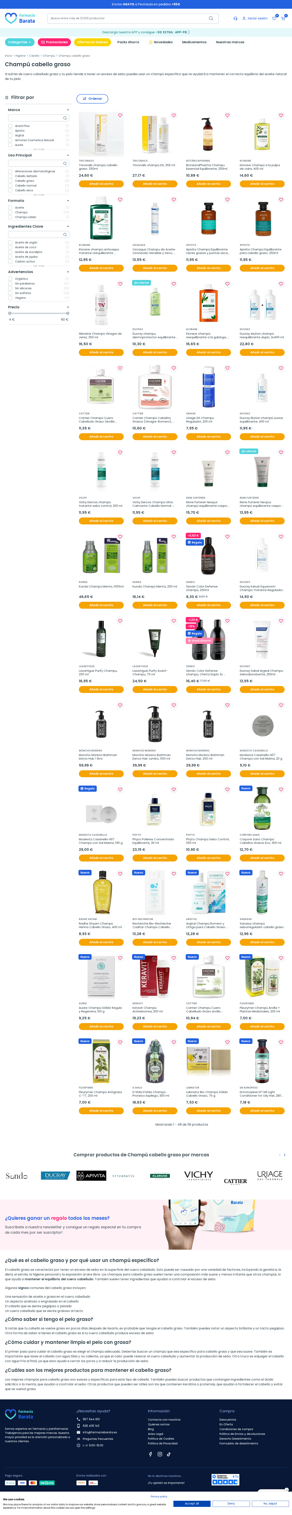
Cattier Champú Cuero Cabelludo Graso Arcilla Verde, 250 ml (203, 1009)
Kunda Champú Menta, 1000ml (101, 586)
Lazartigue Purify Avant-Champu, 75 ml (150, 672)
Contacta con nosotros (164, 1420)
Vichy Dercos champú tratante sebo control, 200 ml (100, 504)
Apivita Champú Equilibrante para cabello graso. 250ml (261, 251)
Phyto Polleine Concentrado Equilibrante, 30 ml (153, 841)
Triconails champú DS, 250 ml (153, 165)
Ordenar (95, 98)
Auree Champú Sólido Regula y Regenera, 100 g (101, 1009)
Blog (151, 1429)
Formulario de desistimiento (238, 1443)
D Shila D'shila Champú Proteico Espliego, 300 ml (150, 1093)
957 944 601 (91, 1419)
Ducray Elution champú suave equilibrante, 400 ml (262, 419)
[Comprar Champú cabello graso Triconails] (128, 1176)
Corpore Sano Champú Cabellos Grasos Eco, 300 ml (260, 841)
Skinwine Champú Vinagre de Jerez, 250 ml (101, 335)
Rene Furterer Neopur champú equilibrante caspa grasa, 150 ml (260, 504)
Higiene (20, 56)
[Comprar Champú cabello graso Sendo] (21, 1176)
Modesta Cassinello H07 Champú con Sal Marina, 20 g (261, 756)
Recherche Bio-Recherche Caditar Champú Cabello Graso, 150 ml (152, 925)
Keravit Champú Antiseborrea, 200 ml (147, 1009)
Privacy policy (159, 1496)
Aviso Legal (155, 1434)
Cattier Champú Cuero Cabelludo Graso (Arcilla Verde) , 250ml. (97, 419)
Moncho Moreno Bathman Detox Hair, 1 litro (98, 756)
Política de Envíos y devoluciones (242, 1434)
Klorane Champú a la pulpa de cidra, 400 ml (260, 167)
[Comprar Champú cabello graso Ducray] (57, 1176)
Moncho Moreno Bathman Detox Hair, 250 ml (205, 756)
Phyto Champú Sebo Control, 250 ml (208, 841)
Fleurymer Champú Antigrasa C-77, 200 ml (101, 1093)
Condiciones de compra (236, 1429)
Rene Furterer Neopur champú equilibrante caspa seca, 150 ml (207, 504)
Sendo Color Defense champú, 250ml (202, 588)
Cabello (34, 56)
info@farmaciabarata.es (100, 1432)
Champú (49, 56)
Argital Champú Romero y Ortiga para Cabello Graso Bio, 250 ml (206, 925)
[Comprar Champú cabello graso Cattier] (235, 1176)
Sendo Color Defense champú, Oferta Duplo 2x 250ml (204, 672)
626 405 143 (91, 1426)
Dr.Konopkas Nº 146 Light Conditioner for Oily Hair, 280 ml (261, 1093)
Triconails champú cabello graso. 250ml (98, 167)
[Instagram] (160, 1454)
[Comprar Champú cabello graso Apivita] (92, 1176)
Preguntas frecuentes (98, 1439)
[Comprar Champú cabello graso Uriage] (271, 1176)
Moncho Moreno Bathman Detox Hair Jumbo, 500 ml (151, 756)
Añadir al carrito (101, 184)
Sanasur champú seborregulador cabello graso (262, 925)
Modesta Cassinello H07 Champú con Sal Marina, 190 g (101, 841)
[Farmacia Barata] (20, 18)
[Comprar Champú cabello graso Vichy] (200, 1176)
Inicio (8, 56)
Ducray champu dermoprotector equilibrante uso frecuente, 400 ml (154, 335)
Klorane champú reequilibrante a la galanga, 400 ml (206, 335)
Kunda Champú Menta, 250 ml (154, 586)
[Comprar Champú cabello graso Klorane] (164, 1176)
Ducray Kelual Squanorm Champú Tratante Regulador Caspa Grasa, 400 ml (261, 588)
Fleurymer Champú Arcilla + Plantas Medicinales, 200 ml (260, 1009)
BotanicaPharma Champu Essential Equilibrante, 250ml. (207, 167)
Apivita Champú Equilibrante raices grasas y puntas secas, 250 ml (208, 251)
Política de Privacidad (163, 1443)
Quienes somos (159, 1424)
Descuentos (227, 1420)
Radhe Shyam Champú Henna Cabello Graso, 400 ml (100, 925)
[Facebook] (150, 1454)
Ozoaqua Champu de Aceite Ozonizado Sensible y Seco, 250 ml (154, 251)
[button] (283, 18)
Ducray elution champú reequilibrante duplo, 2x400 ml (262, 335)
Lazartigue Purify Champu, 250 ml (98, 672)
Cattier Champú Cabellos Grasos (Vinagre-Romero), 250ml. (152, 419)
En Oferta (226, 1424)
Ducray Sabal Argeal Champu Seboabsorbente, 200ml (262, 672)
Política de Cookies (161, 1439)
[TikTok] (169, 1454)
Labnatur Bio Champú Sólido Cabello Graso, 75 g (207, 1093)
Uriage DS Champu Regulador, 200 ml (200, 419)
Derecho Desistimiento (235, 1439)
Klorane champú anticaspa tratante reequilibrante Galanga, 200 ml (99, 251)
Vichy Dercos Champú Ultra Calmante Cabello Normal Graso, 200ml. (153, 504)
